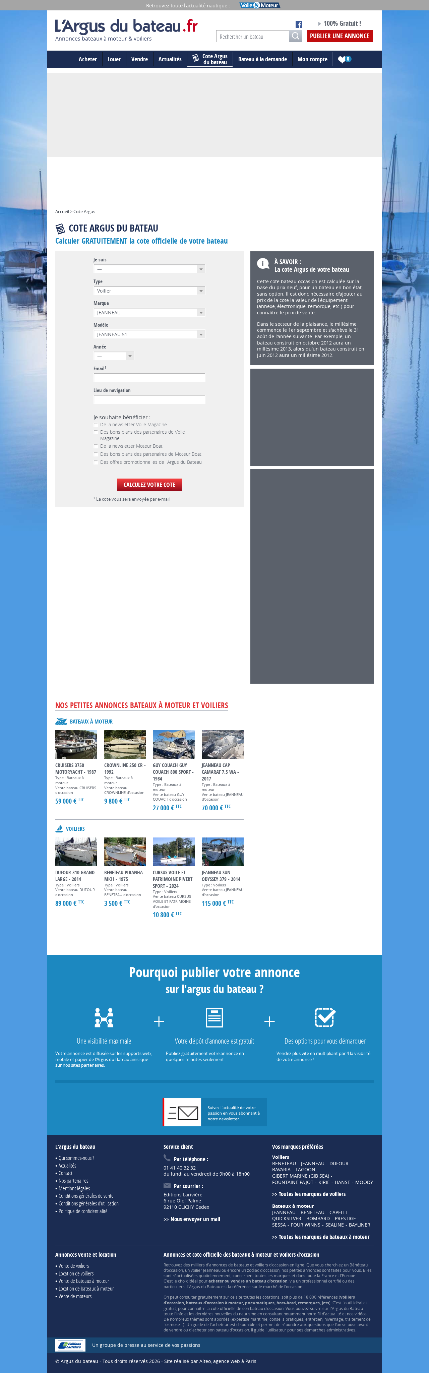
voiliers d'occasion (272, 1264)
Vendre (139, 59)
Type (98, 281)
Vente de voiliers (74, 1265)
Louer (114, 59)
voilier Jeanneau (206, 1270)
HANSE (342, 1182)
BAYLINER (359, 1225)
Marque (101, 303)
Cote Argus (84, 211)
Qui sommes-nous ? (76, 1158)
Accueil (62, 211)
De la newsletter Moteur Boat (131, 446)
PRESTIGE (345, 1218)
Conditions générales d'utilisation (89, 1203)
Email (100, 368)
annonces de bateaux (229, 1264)
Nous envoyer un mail (195, 1219)
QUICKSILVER (286, 1218)
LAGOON (305, 1170)
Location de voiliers (76, 1273)
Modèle (101, 325)
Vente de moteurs (75, 1296)
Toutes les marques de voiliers (312, 1194)
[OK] (295, 36)
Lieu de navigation (112, 390)
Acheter (88, 59)
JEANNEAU (312, 1164)
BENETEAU (284, 1164)
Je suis (100, 259)
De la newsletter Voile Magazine (133, 425)
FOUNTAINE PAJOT (292, 1182)
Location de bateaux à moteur (86, 1288)
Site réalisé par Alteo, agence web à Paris (210, 1361)
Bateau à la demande (262, 59)
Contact (65, 1173)
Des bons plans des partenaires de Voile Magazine (142, 435)
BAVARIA (281, 1170)
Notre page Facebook (299, 24)
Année (100, 347)
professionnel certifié (321, 1281)
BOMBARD (318, 1218)
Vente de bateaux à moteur (84, 1281)
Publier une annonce (339, 36)
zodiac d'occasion (263, 1270)
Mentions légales (74, 1188)
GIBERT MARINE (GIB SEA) (300, 1176)
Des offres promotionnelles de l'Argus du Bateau (151, 462)
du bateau (215, 59)
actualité (333, 1313)
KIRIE (324, 1182)
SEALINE (334, 1225)
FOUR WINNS (305, 1225)
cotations (271, 1297)
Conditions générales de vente (86, 1195)
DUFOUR (339, 1164)
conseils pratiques (286, 1319)
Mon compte (312, 59)
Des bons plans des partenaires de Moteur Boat (150, 454)
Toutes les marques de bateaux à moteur (324, 1237)
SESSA (279, 1225)
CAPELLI (338, 1212)
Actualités (170, 59)
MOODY (364, 1182)
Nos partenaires (73, 1180)
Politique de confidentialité (83, 1211)
